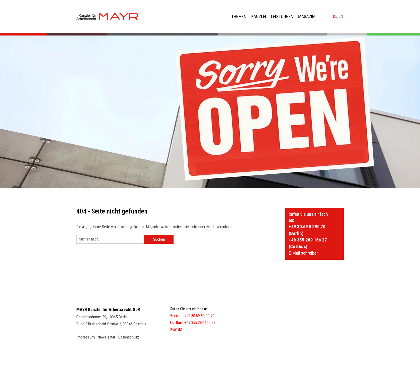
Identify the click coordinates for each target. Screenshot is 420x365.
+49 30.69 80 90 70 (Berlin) (307, 230)
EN (341, 16)
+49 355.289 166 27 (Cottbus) (308, 243)
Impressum (85, 337)
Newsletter (106, 337)
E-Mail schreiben (304, 253)
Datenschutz (128, 337)
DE (335, 16)
